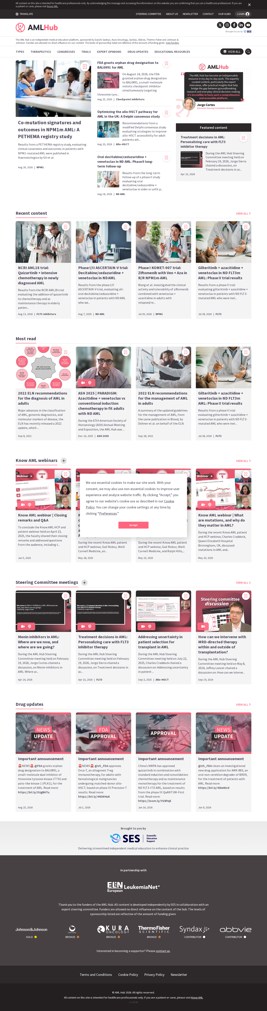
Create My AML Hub (102, 534)
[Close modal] (204, 470)
